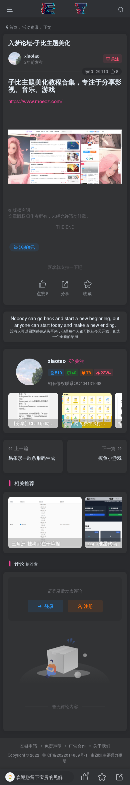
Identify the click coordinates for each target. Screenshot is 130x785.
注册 (88, 606)
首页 (12, 27)
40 (74, 372)
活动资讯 (30, 27)
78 (88, 372)
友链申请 (28, 746)
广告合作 (77, 746)
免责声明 (53, 746)
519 (58, 372)
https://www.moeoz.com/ (35, 101)
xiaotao (32, 55)
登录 (49, 606)
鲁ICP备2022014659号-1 (65, 755)
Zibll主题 (102, 755)
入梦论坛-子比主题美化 (39, 42)
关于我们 (101, 746)
